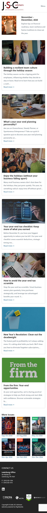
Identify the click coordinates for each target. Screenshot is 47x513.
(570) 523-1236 (8, 480)
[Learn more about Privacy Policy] (39, 497)
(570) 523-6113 (8, 482)
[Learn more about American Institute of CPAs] (20, 497)
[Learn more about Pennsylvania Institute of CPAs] (7, 497)
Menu (43, 6)
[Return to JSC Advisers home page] (13, 6)
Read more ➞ (23, 87)
